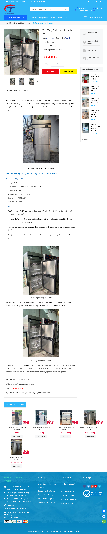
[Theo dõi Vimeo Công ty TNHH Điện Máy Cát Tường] (100, 1)
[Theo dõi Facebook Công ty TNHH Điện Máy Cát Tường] (85, 1)
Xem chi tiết (16, 436)
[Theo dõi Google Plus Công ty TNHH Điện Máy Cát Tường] (93, 1)
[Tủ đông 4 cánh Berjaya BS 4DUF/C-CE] (66, 417)
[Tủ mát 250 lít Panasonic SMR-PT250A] (85, 102)
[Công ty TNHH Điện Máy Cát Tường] (9, 9)
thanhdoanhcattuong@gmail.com (17, 512)
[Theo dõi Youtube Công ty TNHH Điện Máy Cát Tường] (96, 1)
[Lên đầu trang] (102, 528)
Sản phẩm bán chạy (90, 69)
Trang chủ (34, 18)
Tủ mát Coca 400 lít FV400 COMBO (94, 77)
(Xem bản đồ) (26, 501)
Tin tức (60, 18)
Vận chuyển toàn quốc (68, 484)
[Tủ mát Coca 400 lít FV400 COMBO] (85, 78)
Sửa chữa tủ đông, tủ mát (46, 491)
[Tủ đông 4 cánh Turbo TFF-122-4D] (90, 417)
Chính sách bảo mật (67, 503)
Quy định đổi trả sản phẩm (69, 499)
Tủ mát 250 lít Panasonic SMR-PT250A (94, 100)
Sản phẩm (42, 18)
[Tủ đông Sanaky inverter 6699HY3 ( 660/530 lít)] (85, 128)
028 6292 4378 (11, 509)
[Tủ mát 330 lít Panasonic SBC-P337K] (85, 90)
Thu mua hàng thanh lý (45, 495)
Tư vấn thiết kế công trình (46, 499)
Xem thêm (85, 139)
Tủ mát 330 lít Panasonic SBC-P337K (94, 89)
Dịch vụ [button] (41, 477)
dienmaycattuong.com (13, 515)
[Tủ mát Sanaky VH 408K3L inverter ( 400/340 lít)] (85, 114)
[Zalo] (104, 516)
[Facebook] (104, 511)
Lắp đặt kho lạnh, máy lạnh (47, 502)
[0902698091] (104, 521)
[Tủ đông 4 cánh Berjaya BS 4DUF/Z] (16, 447)
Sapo (77, 531)
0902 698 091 (98, 18)
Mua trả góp (69, 71)
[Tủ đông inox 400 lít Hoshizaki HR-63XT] (16, 417)
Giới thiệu (53, 18)
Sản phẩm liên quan (15, 405)
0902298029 (21, 509)
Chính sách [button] (66, 477)
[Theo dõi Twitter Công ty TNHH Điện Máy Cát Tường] (89, 1)
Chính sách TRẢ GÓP (67, 495)
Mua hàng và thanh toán (69, 488)
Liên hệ (67, 18)
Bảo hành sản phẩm (67, 492)
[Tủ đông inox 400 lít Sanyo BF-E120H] (41, 417)
